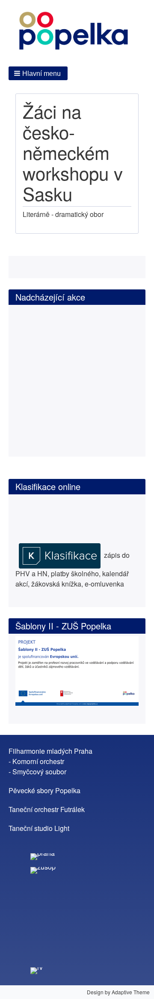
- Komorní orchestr (36, 761)
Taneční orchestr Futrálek (47, 809)
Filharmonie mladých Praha (50, 751)
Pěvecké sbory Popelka (44, 790)
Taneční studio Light (39, 828)
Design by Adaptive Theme (118, 992)
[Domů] (77, 32)
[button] (38, 73)
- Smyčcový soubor (37, 771)
